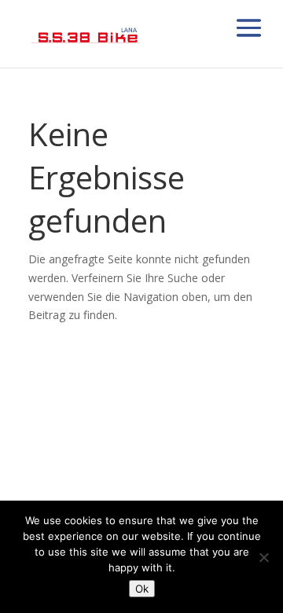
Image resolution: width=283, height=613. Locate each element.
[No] (263, 557)
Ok (142, 588)
